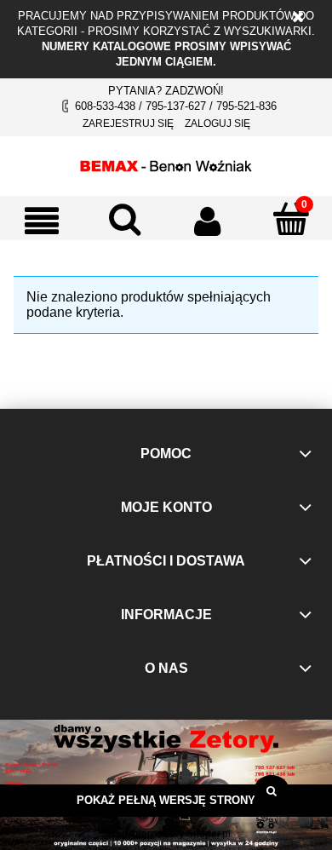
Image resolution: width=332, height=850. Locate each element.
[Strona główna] (166, 163)
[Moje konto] (207, 220)
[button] (41, 220)
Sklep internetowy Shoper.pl (166, 834)
